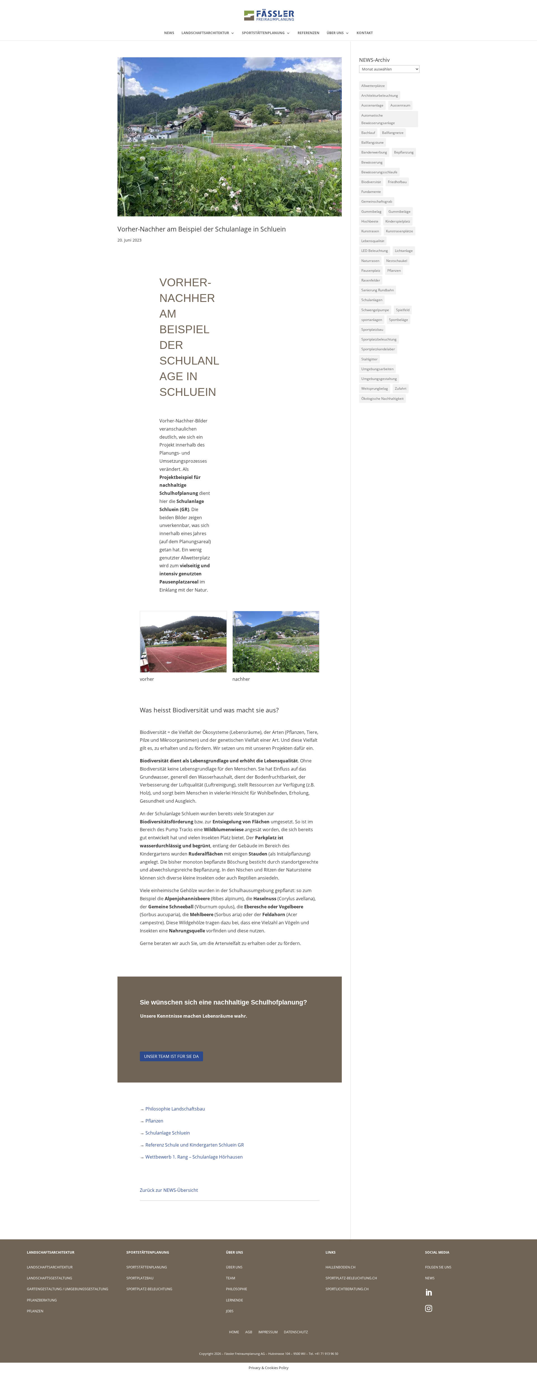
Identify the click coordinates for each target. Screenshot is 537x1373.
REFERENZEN (308, 33)
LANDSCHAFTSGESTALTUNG (49, 1278)
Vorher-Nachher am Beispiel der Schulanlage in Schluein (201, 228)
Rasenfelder (370, 280)
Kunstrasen (370, 231)
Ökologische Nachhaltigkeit (382, 398)
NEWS (169, 33)
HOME (234, 1332)
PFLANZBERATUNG (42, 1300)
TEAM (230, 1278)
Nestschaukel (396, 260)
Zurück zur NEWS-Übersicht (169, 1190)
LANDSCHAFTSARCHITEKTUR (205, 33)
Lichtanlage (404, 250)
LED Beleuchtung (374, 250)
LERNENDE (234, 1300)
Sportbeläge (398, 319)
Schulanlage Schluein (167, 1133)
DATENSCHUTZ (296, 1332)
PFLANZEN (35, 1311)
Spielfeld (402, 310)
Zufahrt (400, 388)
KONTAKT (365, 33)
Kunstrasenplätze (399, 231)
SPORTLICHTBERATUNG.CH (347, 1289)
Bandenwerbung (374, 152)
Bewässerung (372, 162)
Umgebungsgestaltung (379, 378)
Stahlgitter (369, 359)
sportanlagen (371, 319)
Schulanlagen (371, 299)
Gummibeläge (399, 211)
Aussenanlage (372, 105)
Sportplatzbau (372, 329)
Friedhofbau (397, 181)
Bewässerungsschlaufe (379, 172)
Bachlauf (368, 132)
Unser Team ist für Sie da (171, 1056)
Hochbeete (369, 221)
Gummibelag (371, 211)
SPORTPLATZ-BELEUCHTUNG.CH (351, 1278)
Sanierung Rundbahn (377, 290)
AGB (248, 1332)
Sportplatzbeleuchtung (379, 339)
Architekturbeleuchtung (379, 95)
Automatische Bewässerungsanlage (378, 119)
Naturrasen (370, 260)
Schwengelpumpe (375, 310)
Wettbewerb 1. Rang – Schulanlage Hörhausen (194, 1157)
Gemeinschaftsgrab (376, 201)
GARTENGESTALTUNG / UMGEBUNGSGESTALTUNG (67, 1289)
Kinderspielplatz (397, 221)
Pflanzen (154, 1121)
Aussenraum (400, 105)
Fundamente (371, 191)
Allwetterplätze (373, 85)
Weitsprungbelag (374, 388)
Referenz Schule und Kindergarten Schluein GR (194, 1145)
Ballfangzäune (372, 142)
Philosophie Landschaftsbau (175, 1109)
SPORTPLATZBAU (140, 1278)
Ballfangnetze (393, 132)
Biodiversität (371, 181)
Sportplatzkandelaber (378, 349)
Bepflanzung (404, 152)
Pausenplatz (370, 270)
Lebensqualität (372, 240)
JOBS (230, 1311)
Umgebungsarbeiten (377, 369)
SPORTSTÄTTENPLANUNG (263, 33)
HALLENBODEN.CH (340, 1267)
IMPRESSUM (268, 1332)
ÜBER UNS (335, 33)
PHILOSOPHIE (236, 1289)
